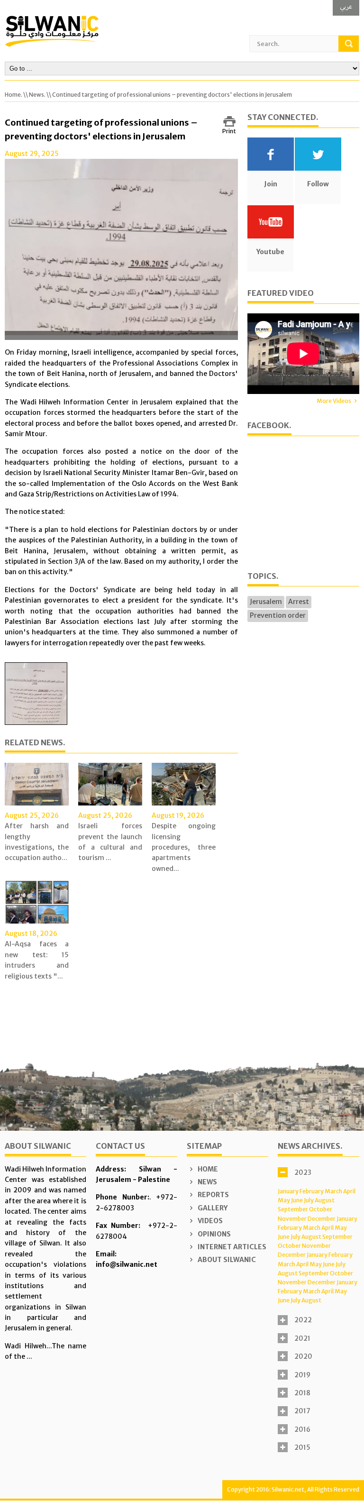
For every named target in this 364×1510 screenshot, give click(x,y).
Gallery (212, 1208)
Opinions (213, 1234)
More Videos (334, 400)
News (206, 1182)
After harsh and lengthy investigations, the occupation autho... (37, 842)
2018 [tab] (302, 1393)
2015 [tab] (302, 1447)
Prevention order (278, 615)
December (322, 1218)
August (325, 1200)
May (284, 1200)
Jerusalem (266, 601)
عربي (346, 6)
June (297, 1200)
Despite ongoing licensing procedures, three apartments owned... (184, 847)
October (320, 1209)
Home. (13, 94)
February (312, 1191)
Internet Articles (231, 1247)
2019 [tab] (302, 1375)
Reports (212, 1194)
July (309, 1200)
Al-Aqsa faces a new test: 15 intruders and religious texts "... (37, 960)
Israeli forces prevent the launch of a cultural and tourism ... (110, 842)
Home (207, 1169)
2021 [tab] (302, 1338)
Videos (209, 1221)
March (333, 1191)
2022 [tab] (303, 1320)
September (293, 1209)
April (349, 1191)
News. (37, 94)
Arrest (298, 601)
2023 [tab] (302, 1172)
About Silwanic (226, 1259)
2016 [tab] (302, 1429)
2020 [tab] (303, 1356)
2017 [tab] (302, 1411)
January (288, 1191)
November (292, 1218)
